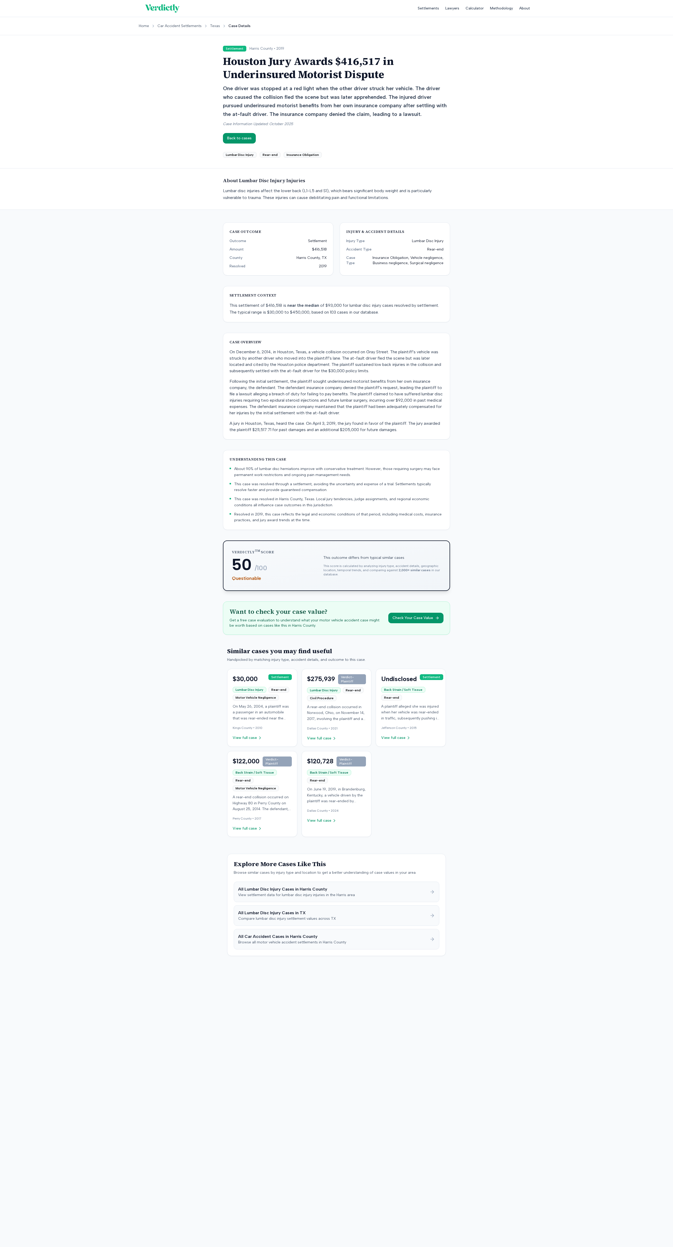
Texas (215, 26)
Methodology (501, 8)
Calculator (475, 8)
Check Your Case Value (412, 618)
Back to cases (239, 138)
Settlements (428, 8)
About (524, 8)
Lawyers (452, 8)
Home (144, 26)
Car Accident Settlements (179, 26)
